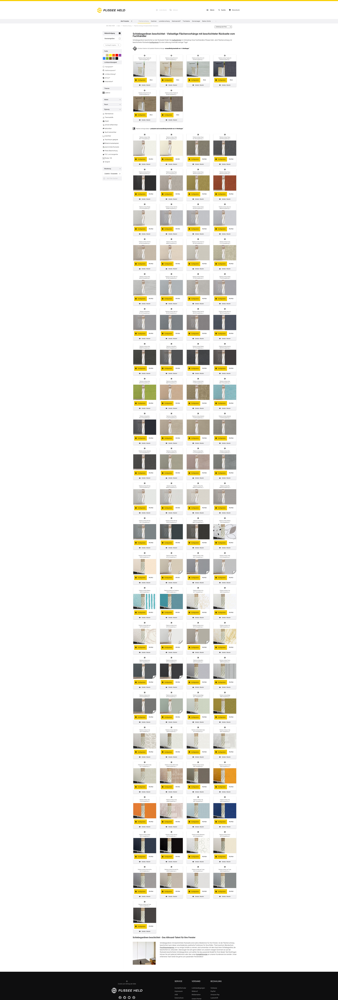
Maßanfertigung (109, 33)
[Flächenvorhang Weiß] (104, 55)
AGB (176, 995)
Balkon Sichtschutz (208, 21)
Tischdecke (186, 21)
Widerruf (195, 991)
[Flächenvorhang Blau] (104, 58)
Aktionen (175, 10)
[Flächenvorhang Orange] (113, 55)
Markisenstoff (176, 21)
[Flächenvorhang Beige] (107, 55)
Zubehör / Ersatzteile (110, 174)
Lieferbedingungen (198, 988)
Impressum (179, 991)
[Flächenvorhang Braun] (110, 58)
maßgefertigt (176, 40)
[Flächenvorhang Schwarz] (116, 58)
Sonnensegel (196, 21)
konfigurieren (154, 42)
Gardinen (154, 21)
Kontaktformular (202, 954)
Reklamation (196, 995)
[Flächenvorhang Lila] (120, 55)
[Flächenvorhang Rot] (116, 55)
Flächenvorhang (144, 21)
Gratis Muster (163, 10)
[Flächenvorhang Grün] (107, 58)
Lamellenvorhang (164, 21)
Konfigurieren (141, 80)
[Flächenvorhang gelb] (110, 55)
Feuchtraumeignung (167, 947)
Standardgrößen (109, 38)
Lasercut (107, 93)
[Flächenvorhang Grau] (113, 58)
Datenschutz (179, 998)
